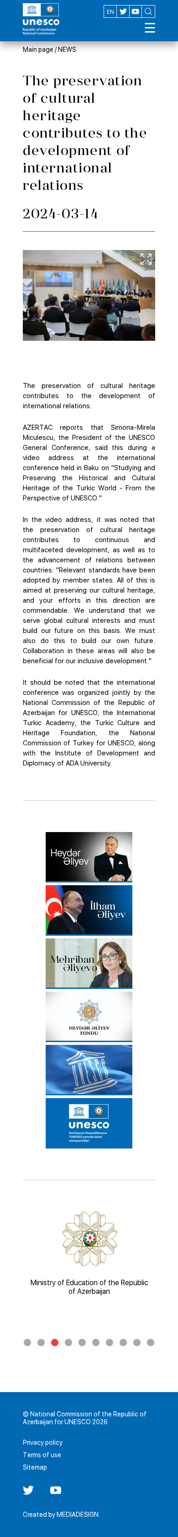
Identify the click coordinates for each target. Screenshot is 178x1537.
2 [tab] (41, 1342)
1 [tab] (27, 1342)
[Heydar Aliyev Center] (89, 857)
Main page (38, 49)
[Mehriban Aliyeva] (89, 963)
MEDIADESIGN (78, 1514)
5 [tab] (82, 1342)
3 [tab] (54, 1342)
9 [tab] (137, 1342)
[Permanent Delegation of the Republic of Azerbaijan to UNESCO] (89, 1123)
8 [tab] (123, 1342)
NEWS (67, 49)
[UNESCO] (89, 1070)
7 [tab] (109, 1342)
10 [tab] (150, 1342)
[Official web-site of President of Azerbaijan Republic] (89, 910)
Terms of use (42, 1455)
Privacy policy (43, 1442)
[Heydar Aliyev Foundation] (89, 1017)
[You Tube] (55, 1493)
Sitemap (35, 1467)
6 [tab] (95, 1342)
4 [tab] (68, 1342)
